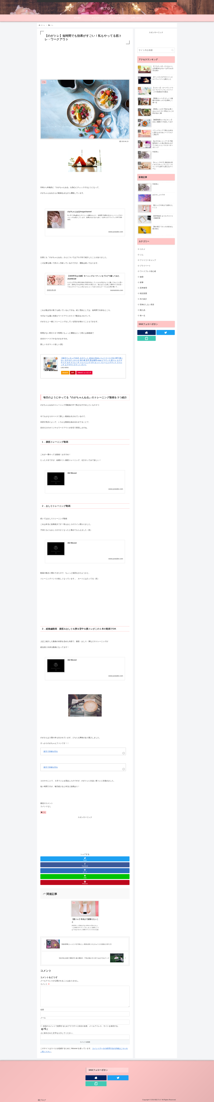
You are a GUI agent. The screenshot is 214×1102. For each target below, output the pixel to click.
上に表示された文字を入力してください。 (57, 1033)
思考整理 (143, 288)
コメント (45, 984)
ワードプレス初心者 (148, 271)
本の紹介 (143, 299)
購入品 (142, 310)
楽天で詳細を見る (50, 751)
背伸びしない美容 (147, 304)
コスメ (142, 249)
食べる (142, 315)
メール (43, 1018)
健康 (141, 277)
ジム (44, 812)
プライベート (145, 266)
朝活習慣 (143, 293)
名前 (42, 1010)
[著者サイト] (146, 332)
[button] (172, 50)
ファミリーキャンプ (148, 260)
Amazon (65, 372)
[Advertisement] (85, 61)
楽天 (72, 372)
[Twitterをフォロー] (165, 332)
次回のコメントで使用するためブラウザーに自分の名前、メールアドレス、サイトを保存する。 (81, 1026)
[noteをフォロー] (146, 338)
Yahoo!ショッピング (84, 372)
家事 (141, 282)
